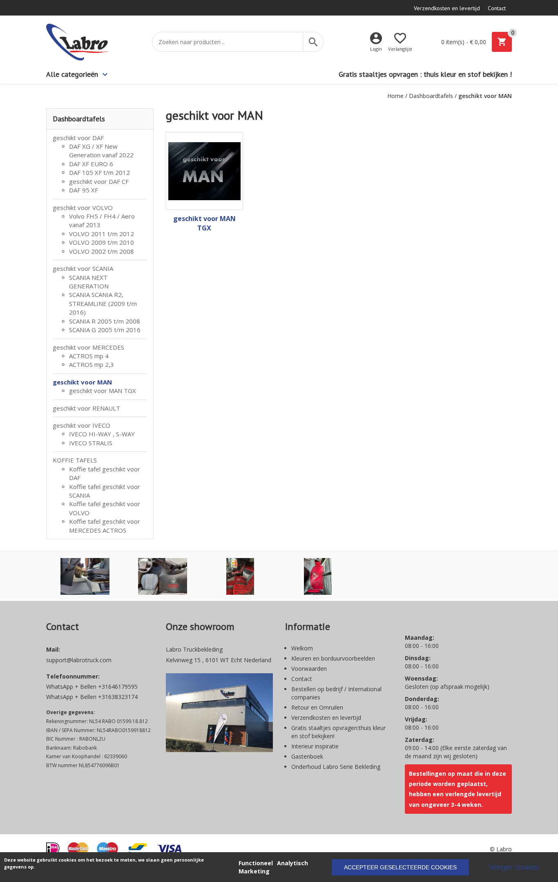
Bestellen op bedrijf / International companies (336, 693)
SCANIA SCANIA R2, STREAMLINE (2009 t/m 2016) (103, 303)
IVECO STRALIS (90, 443)
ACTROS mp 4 (89, 356)
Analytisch (292, 863)
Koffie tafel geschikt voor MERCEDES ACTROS (104, 525)
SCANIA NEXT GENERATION (89, 281)
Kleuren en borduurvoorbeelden (333, 658)
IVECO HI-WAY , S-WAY (102, 434)
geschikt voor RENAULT (86, 408)
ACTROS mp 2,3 (91, 364)
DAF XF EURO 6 (91, 164)
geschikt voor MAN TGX (102, 390)
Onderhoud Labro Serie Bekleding (335, 766)
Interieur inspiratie (315, 746)
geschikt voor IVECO (81, 425)
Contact (497, 8)
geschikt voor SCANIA (83, 268)
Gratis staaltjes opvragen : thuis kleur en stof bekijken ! (425, 74)
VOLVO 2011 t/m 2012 (101, 234)
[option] (85, 576)
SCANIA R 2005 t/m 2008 (104, 321)
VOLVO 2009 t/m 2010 (101, 242)
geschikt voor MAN (82, 382)
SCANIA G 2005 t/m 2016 (105, 330)
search (313, 42)
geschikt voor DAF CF (99, 181)
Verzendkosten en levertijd (447, 8)
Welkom (302, 648)
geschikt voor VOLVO (83, 207)
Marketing (254, 871)
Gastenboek (307, 756)
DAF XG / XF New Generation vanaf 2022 (101, 150)
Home (395, 96)
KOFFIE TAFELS (75, 460)
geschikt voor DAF (78, 138)
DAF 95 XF (83, 190)
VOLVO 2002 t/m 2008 (101, 251)
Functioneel (256, 863)
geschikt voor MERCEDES (88, 347)
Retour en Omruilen (317, 707)
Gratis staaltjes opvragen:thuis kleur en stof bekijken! (338, 732)
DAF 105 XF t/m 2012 (99, 172)
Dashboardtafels (431, 96)
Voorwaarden (309, 668)
